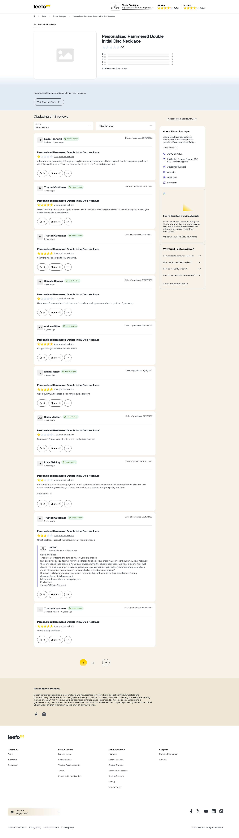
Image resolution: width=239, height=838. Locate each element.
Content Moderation (168, 754)
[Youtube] (206, 812)
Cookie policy (67, 827)
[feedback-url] (45, 156)
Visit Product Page (46, 102)
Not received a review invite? (182, 118)
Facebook (172, 177)
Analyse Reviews (116, 776)
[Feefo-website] (42, 7)
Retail (44, 16)
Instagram (172, 182)
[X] (198, 812)
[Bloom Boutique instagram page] (44, 714)
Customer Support (176, 167)
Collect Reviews (116, 759)
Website (171, 172)
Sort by (38, 124)
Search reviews (65, 759)
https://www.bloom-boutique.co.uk (137, 7)
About (10, 754)
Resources (12, 765)
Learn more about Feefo (175, 283)
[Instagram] (221, 812)
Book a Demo (115, 787)
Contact (163, 759)
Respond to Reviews (118, 771)
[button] (63, 126)
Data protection (51, 827)
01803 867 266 (174, 153)
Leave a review (65, 754)
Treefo (61, 771)
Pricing (112, 782)
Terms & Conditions (17, 827)
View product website (64, 157)
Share (54, 173)
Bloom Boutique (59, 16)
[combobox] (63, 126)
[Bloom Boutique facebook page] (36, 714)
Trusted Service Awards (69, 765)
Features (112, 754)
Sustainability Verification (69, 776)
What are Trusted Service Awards (180, 236)
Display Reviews (116, 765)
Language (20, 810)
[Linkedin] (214, 812)
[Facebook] (191, 812)
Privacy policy (35, 827)
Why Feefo (12, 759)
